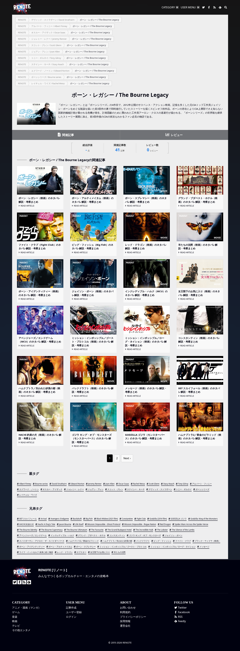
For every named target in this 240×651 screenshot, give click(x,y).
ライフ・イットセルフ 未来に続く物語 (36, 552)
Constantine (127, 518)
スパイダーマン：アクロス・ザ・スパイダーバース (41, 541)
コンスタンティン (117, 535)
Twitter (182, 607)
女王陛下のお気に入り (100, 552)
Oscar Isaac (123, 483)
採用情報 (125, 621)
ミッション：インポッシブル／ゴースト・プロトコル (123, 546)
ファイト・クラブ (183, 541)
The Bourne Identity (28, 529)
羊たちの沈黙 (120, 552)
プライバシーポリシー (133, 617)
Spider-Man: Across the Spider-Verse (191, 524)
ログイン (71, 617)
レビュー (176, 135)
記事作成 (71, 607)
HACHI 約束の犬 (26, 524)
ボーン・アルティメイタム (60, 546)
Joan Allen (109, 483)
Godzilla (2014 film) (158, 518)
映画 (14, 621)
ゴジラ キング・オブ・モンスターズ (145, 535)
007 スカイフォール (28, 518)
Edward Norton (77, 483)
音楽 (14, 617)
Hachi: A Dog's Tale (46, 524)
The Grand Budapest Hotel (119, 529)
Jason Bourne (65, 524)
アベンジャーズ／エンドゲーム (33, 535)
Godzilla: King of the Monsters (204, 518)
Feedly (181, 621)
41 (120, 148)
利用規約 (125, 612)
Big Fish (89, 518)
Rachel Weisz (139, 483)
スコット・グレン (115, 489)
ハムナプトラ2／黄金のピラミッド (83, 541)
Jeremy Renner (95, 483)
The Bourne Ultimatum (76, 529)
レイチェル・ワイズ (28, 494)
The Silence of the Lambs (183, 529)
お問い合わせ (128, 607)
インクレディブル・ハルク (62, 535)
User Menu (188, 7)
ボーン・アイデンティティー (32, 546)
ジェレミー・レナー (75, 489)
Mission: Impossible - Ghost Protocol (103, 524)
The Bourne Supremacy (52, 529)
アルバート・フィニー (202, 483)
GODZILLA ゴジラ (179, 518)
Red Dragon (165, 524)
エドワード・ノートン (29, 489)
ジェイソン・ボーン (173, 535)
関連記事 (67, 135)
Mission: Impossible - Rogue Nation (140, 524)
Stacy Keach (168, 483)
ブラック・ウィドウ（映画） (207, 541)
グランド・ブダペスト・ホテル (91, 535)
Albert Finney (25, 483)
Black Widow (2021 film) (107, 518)
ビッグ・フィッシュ (162, 541)
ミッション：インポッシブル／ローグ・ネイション (173, 546)
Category (168, 7)
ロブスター (81, 552)
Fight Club (141, 518)
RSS (180, 617)
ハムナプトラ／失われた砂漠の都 (117, 541)
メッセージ (204, 546)
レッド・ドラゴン (65, 552)
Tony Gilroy (183, 483)
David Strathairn (59, 483)
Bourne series (41, 483)
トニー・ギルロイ (184, 489)
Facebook (183, 612)
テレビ (16, 625)
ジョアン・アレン (96, 489)
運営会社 (125, 625)
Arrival (44, 518)
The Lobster (162, 529)
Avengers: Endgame (60, 518)
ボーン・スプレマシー (86, 546)
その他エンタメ (21, 630)
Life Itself (79, 524)
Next (126, 458)
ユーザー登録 (74, 612)
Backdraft (77, 518)
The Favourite (97, 529)
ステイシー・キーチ (136, 489)
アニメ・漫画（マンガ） (26, 607)
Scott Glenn (154, 483)
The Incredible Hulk (144, 529)
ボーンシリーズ (202, 489)
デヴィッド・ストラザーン (160, 489)
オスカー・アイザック (52, 489)
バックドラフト (143, 541)
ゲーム (16, 612)
